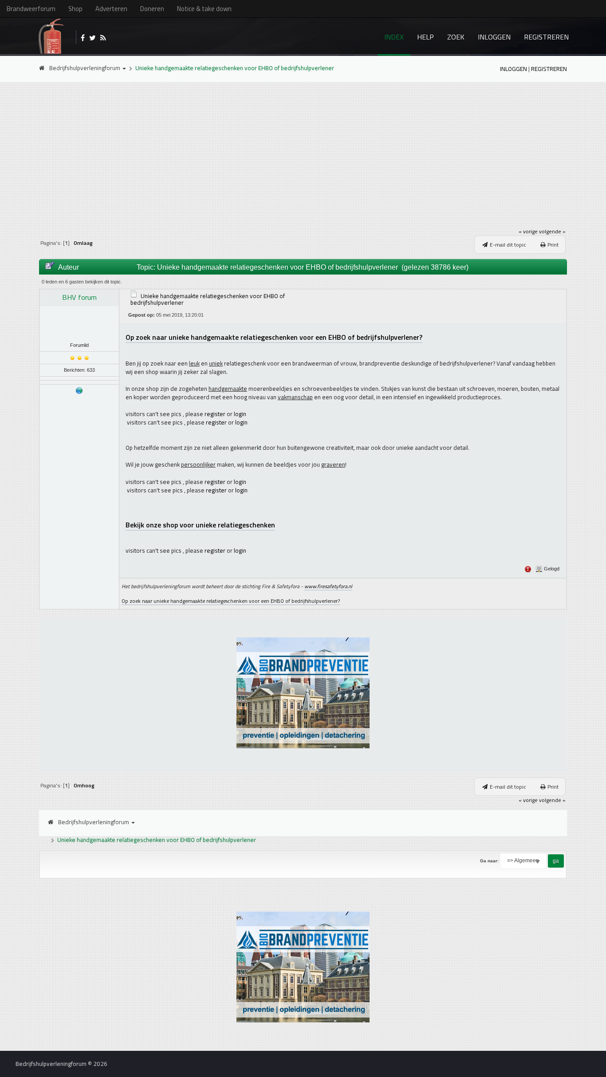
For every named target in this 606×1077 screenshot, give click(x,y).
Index (394, 36)
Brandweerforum (31, 9)
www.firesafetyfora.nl (328, 586)
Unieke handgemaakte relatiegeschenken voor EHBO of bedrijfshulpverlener (234, 67)
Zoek (455, 36)
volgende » (552, 231)
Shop (75, 9)
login (240, 413)
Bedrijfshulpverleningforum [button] (85, 67)
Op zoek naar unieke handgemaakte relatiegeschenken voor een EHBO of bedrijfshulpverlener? (274, 337)
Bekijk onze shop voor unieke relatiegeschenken (200, 524)
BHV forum (79, 297)
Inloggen (494, 36)
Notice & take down (204, 9)
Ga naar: (489, 860)
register (215, 413)
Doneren (152, 9)
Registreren (546, 36)
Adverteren (111, 9)
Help (425, 36)
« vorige (528, 231)
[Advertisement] (303, 151)
